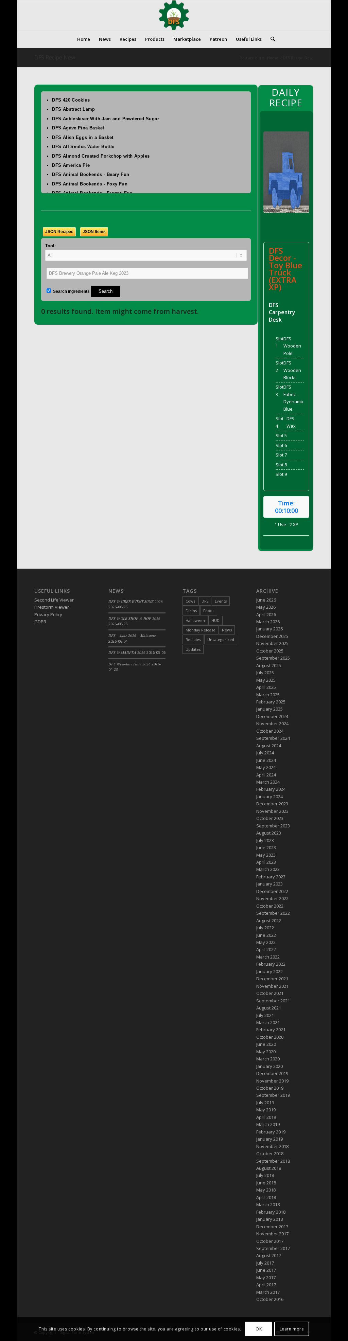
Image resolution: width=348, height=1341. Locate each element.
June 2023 (266, 847)
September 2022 (273, 913)
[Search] (270, 39)
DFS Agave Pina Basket (78, 127)
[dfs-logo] (174, 15)
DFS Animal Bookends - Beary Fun (90, 174)
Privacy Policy (48, 614)
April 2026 (266, 614)
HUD (215, 620)
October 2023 (269, 818)
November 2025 (272, 643)
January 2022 (269, 971)
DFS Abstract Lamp (73, 109)
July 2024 (265, 753)
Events (221, 601)
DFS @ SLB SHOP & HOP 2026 (134, 618)
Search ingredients (71, 291)
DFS (205, 601)
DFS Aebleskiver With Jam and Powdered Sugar (105, 118)
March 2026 (268, 622)
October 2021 (269, 993)
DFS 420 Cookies (71, 100)
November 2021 (272, 986)
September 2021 (273, 1001)
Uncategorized (220, 639)
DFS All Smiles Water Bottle (83, 146)
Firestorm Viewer (51, 607)
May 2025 (266, 680)
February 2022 (270, 964)
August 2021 (268, 1008)
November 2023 (272, 811)
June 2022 (266, 935)
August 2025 (268, 665)
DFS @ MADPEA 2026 (126, 652)
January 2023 (269, 884)
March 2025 (268, 695)
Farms (191, 610)
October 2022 (269, 906)
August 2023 (268, 833)
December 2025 (272, 636)
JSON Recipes (59, 231)
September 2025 (273, 658)
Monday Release (200, 629)
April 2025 (266, 687)
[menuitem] (83, 39)
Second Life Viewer (54, 600)
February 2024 (270, 789)
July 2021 (265, 1015)
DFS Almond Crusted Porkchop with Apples (101, 156)
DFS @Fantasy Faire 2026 (129, 663)
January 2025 (269, 709)
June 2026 (266, 600)
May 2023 (266, 855)
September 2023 (273, 826)
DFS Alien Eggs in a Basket (82, 137)
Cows (190, 601)
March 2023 (268, 869)
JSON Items (94, 231)
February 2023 (270, 877)
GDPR (40, 622)
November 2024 (272, 723)
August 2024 (268, 746)
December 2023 (272, 804)
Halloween (195, 620)
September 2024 (273, 738)
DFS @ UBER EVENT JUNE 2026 (135, 601)
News (227, 629)
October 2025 (269, 651)
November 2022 (272, 898)
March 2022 (268, 957)
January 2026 (269, 629)
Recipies (193, 639)
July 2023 (265, 840)
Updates (193, 649)
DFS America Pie (71, 165)
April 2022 (266, 949)
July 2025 (265, 672)
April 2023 (266, 862)
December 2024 (272, 716)
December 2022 (272, 891)
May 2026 (266, 607)
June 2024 (266, 760)
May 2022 (266, 942)
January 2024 (269, 796)
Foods (208, 610)
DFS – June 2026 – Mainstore (132, 635)
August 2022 (268, 920)
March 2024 (268, 782)
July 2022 (265, 928)
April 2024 (266, 775)
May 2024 (266, 767)
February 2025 (270, 702)
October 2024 (269, 731)
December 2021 (272, 979)
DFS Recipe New (54, 57)
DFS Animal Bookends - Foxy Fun (89, 183)
